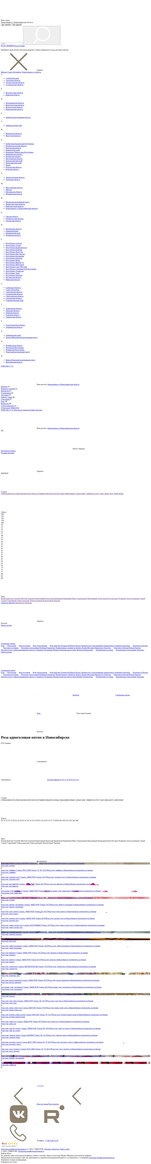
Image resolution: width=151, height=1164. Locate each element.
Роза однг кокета (7, 962)
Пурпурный (103, 599)
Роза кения (12, 646)
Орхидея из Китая (121, 648)
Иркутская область (13, 136)
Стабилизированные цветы (23, 650)
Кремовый (67, 599)
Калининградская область (16, 146)
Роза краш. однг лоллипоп (11, 989)
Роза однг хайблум (8, 1065)
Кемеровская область (14, 154)
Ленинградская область (15, 177)
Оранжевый (82, 599)
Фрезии (80, 650)
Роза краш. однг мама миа (11, 893)
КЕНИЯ (23, 494)
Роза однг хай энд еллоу (10, 1031)
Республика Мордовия (15, 265)
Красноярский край (13, 163)
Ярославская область (14, 362)
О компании (6, 393)
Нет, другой (17, 25)
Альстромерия (97, 646)
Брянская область (13, 95)
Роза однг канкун (8, 996)
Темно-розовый (36, 601)
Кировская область (13, 157)
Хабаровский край (13, 335)
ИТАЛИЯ (16, 494)
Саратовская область (14, 292)
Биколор (10, 599)
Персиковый (92, 599)
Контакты (5, 391)
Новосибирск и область (31, 72)
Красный (50, 599)
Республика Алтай (13, 245)
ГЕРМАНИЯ (6, 494)
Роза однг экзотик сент (10, 879)
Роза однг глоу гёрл (9, 1003)
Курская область (12, 169)
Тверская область (12, 311)
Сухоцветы (39, 650)
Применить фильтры (23, 603)
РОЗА (3, 46)
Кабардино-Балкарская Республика (20, 144)
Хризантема (88, 650)
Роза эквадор (55, 646)
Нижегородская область (15, 204)
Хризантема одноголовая (126, 650)
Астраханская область (14, 85)
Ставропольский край (14, 300)
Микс (74, 599)
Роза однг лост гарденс (10, 1051)
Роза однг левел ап (8, 1024)
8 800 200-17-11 (7, 366)
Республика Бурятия (14, 250)
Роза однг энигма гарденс (11, 934)
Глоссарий (5, 399)
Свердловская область (14, 296)
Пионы (132, 648)
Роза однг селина (8, 866)
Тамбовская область (14, 309)
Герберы (43, 648)
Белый (4, 599)
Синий (4, 601)
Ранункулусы (6, 650)
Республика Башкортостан (16, 248)
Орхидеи (107, 648)
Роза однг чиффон (8, 872)
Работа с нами (7, 397)
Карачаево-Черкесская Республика (19, 152)
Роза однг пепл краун (9, 914)
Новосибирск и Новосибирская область (22, 208)
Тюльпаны (48, 650)
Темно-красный (23, 601)
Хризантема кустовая (104, 650)
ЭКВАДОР (108, 494)
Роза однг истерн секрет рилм (13, 1017)
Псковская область (13, 235)
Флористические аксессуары (65, 650)
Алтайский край (12, 78)
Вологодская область (14, 107)
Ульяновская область (14, 327)
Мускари (91, 648)
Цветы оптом (6, 625)
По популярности (54, 780)
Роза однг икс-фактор (9, 886)
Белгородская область (14, 93)
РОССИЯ (100, 494)
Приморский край (13, 233)
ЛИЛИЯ (9, 46)
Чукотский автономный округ (18, 352)
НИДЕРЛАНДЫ (52, 494)
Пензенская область (14, 229)
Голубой (17, 599)
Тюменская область (13, 317)
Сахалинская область (14, 294)
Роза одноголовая (40, 646)
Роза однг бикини (8, 955)
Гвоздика (126, 646)
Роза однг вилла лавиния (11, 982)
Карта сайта (65, 1149)
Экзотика (140, 650)
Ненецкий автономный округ (18, 202)
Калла (78, 646)
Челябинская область (14, 346)
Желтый (24, 599)
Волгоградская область (15, 105)
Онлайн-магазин (35, 410)
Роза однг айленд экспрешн (12, 907)
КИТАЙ (30, 494)
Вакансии (5, 404)
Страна (4, 492)
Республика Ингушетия (15, 254)
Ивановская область (14, 134)
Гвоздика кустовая (11, 648)
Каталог (4, 387)
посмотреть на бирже (75, 863)
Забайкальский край (14, 125)
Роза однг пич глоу (8, 941)
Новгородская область (15, 206)
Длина (3, 512)
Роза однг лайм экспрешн (11, 948)
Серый (142, 599)
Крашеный (58, 599)
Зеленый (31, 599)
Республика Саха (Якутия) (16, 267)
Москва (4, 72)
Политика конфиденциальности (14, 1149)
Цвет (3, 596)
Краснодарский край (14, 161)
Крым (8, 165)
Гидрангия (65, 646)
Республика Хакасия (14, 275)
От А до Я (66, 780)
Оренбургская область (14, 219)
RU (2, 430)
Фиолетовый (48, 601)
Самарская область (13, 288)
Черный (57, 601)
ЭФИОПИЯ (118, 494)
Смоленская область (14, 298)
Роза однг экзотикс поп (10, 976)
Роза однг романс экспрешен (12, 1058)
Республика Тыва (13, 273)
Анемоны (118, 646)
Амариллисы (108, 646)
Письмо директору (52, 1149)
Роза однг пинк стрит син (11, 1010)
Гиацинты (51, 648)
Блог (3, 401)
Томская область (12, 313)
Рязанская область (13, 280)
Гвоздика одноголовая (30, 648)
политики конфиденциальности (101, 1158)
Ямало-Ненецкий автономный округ (20, 360)
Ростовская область (13, 277)
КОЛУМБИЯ (40, 494)
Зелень (79, 648)
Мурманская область (14, 194)
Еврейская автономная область (18, 117)
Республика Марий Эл (15, 263)
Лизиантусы (86, 646)
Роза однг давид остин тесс (12, 927)
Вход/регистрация (21, 410)
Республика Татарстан (15, 271)
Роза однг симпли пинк (10, 1037)
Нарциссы (99, 648)
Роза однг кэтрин (8, 900)
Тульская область (12, 315)
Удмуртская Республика (15, 325)
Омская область (12, 217)
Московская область (14, 192)
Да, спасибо (6, 25)
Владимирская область (15, 103)
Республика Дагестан (14, 252)
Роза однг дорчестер (9, 969)
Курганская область (13, 167)
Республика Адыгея (14, 243)
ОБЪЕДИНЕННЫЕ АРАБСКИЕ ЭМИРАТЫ (77, 494)
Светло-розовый (133, 599)
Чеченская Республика (15, 348)
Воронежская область (14, 109)
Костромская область (14, 159)
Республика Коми (13, 260)
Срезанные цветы (8, 644)
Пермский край (12, 231)
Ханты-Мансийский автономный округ (22, 337)
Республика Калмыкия (15, 256)
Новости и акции (8, 389)
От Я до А (75, 780)
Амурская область (13, 80)
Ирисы (73, 646)
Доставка (5, 395)
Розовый (122, 599)
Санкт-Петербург (14, 72)
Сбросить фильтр (8, 603)
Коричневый (40, 599)
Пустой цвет (113, 599)
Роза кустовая (19, 46)
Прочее (138, 648)
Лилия (84, 648)
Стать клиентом (7, 406)
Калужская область (13, 148)
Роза (3, 646)
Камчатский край (13, 150)
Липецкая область (13, 180)
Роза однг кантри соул (10, 921)
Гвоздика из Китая (140, 646)
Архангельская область (15, 83)
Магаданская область (14, 188)
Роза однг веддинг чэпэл (11, 1044)
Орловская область (13, 221)
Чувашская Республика (15, 350)
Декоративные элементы (65, 648)
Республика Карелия (14, 258)
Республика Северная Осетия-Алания (21, 269)
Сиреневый (12, 601)
